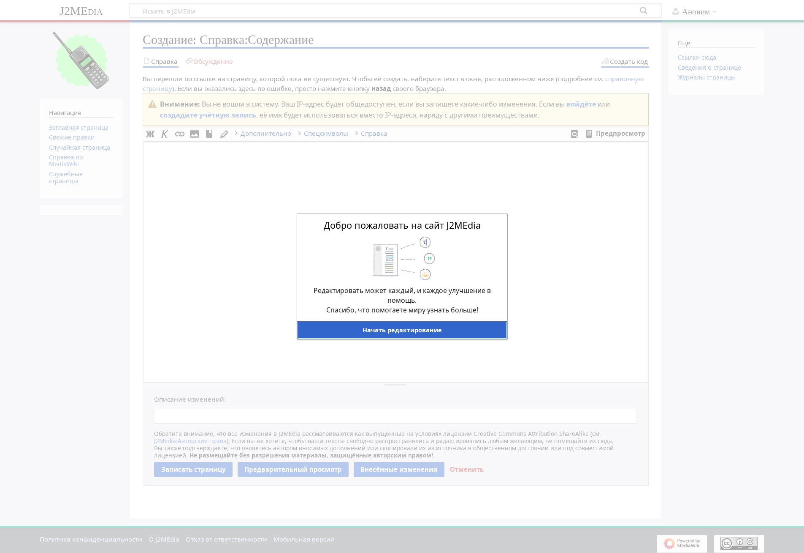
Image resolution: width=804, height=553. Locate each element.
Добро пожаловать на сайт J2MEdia (402, 225)
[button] (402, 330)
